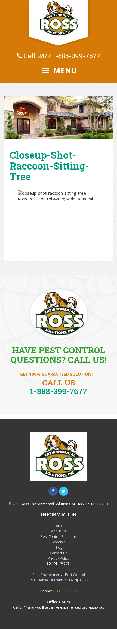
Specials (58, 541)
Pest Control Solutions (58, 536)
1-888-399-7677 (76, 55)
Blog (58, 547)
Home (58, 525)
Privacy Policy (58, 558)
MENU (64, 70)
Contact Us (58, 552)
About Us (58, 531)
